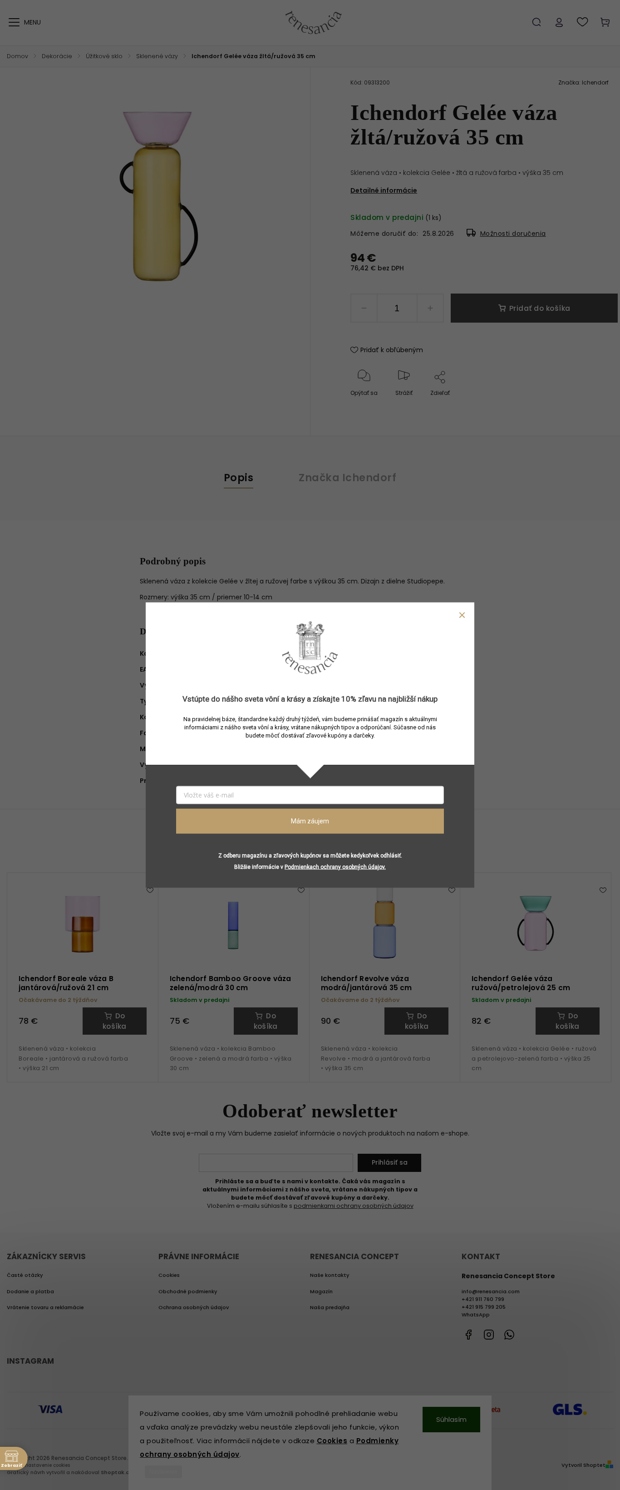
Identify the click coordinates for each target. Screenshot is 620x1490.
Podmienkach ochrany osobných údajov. (335, 866)
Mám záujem (310, 821)
